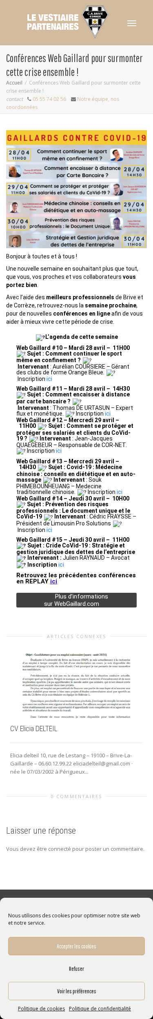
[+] (76, 682)
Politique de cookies (41, 1008)
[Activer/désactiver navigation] (132, 23)
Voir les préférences (76, 991)
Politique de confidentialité (100, 1008)
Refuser (76, 968)
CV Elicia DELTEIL (34, 728)
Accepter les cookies (76, 946)
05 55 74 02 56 (49, 99)
